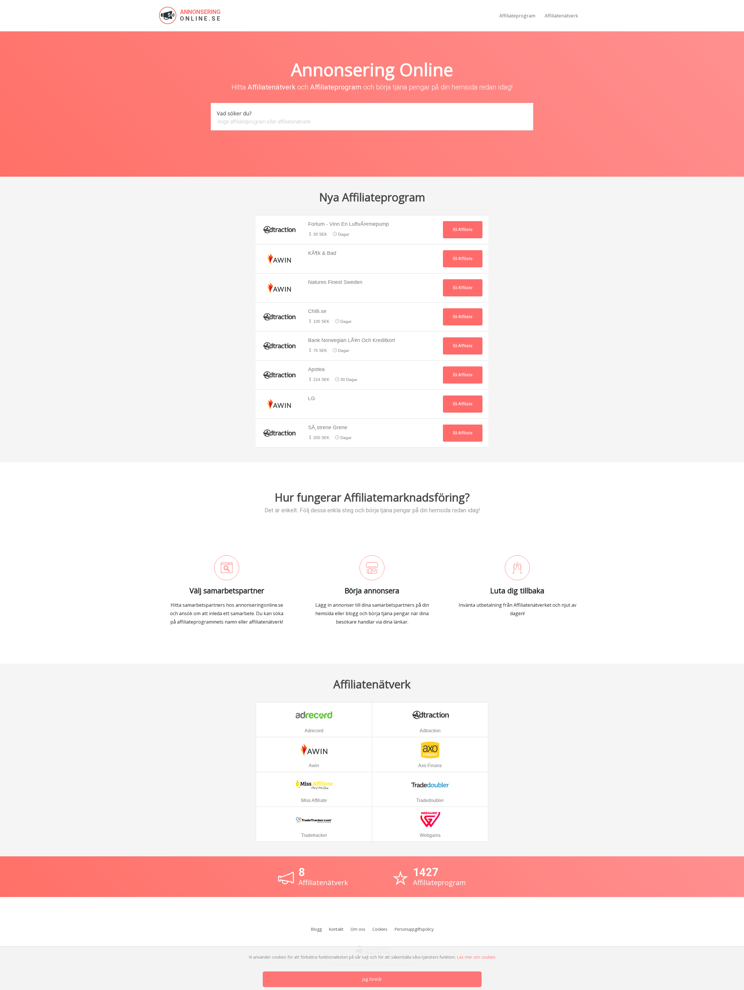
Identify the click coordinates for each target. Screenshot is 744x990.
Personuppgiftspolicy (414, 929)
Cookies (379, 929)
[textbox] (372, 121)
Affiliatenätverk (561, 15)
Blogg (316, 929)
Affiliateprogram (517, 15)
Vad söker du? (234, 113)
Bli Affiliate (463, 229)
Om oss (357, 929)
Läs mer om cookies (476, 957)
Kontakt (336, 929)
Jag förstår (372, 979)
